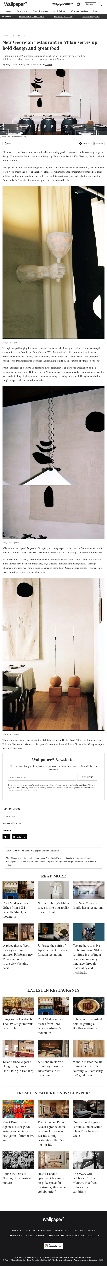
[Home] (8, 11)
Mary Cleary (11, 64)
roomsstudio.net (11, 823)
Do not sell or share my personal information (73, 1235)
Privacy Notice (81, 785)
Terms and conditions (65, 1230)
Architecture (22, 11)
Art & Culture (59, 11)
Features (48, 64)
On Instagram (19, 836)
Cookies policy (16, 1235)
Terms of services (39, 785)
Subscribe (89, 4)
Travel (5, 36)
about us (16, 1230)
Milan (47, 152)
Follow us (85, 143)
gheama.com (9, 816)
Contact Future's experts (37, 1230)
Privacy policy (87, 1230)
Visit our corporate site (83, 1257)
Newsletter (99, 143)
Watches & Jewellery (79, 11)
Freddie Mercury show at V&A (31, 16)
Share (9, 143)
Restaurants (19, 36)
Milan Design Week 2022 (68, 740)
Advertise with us (36, 1235)
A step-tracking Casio (90, 16)
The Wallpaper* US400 (63, 16)
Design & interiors (40, 11)
